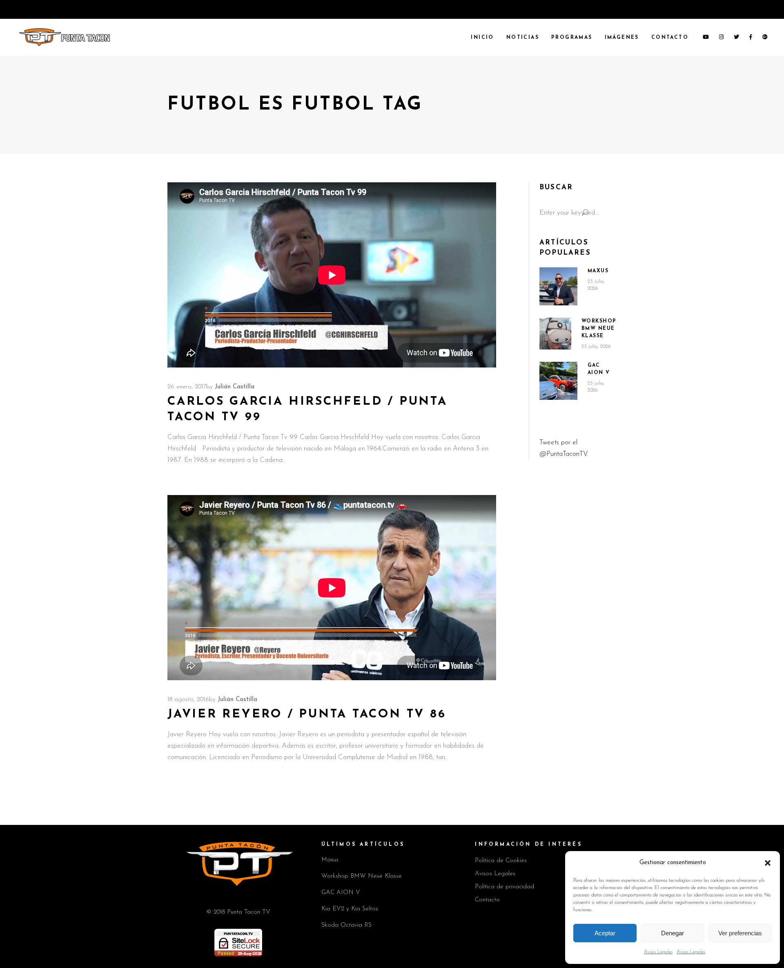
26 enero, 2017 (186, 387)
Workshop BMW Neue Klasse (599, 328)
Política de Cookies (501, 861)
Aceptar (605, 933)
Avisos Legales (658, 952)
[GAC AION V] (558, 381)
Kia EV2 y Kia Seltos (349, 909)
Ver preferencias (740, 933)
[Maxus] (558, 286)
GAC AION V (340, 893)
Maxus (598, 271)
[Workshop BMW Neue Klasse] (555, 334)
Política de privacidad (504, 887)
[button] (768, 863)
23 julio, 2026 (596, 346)
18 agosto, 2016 (188, 700)
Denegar (672, 933)
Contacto (487, 900)
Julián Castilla (234, 387)
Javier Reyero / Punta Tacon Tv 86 (306, 714)
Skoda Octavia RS (346, 925)
